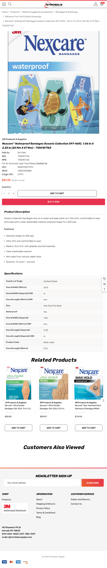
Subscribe (93, 483)
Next (61, 128)
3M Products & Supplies (14, 139)
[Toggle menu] (4, 4)
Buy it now (53, 202)
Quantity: (6, 187)
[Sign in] (95, 4)
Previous (45, 128)
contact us (41, 163)
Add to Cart (57, 193)
